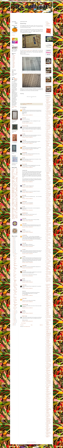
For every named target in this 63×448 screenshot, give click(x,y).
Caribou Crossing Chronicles (48, 166)
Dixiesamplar (48, 200)
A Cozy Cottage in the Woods (48, 97)
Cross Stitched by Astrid (48, 190)
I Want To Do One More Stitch (48, 235)
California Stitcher (47, 164)
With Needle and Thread (48, 433)
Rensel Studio (48, 326)
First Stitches (15, 300)
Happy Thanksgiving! (15, 265)
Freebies (47, 24)
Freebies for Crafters (47, 221)
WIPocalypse (13, 218)
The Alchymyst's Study (48, 384)
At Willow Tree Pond (48, 131)
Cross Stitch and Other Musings (48, 188)
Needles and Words (48, 294)
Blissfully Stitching (47, 145)
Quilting (13, 202)
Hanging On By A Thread (48, 230)
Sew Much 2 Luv (48, 343)
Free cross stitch (14, 185)
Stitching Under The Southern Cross (48, 371)
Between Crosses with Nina (48, 138)
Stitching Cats (48, 357)
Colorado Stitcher (48, 181)
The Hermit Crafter (47, 390)
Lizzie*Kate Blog (48, 266)
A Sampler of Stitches (48, 109)
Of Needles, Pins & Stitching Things (48, 306)
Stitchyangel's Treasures (48, 377)
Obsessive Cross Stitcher (48, 303)
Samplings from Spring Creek (48, 335)
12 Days (13, 168)
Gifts (16, 187)
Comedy (13, 175)
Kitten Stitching (48, 251)
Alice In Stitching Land (48, 114)
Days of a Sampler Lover (48, 197)
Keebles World (48, 250)
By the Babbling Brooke (48, 160)
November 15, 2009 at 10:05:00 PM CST (27, 203)
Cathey (14, 56)
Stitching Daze (48, 358)
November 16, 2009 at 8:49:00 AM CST (27, 275)
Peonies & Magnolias (47, 312)
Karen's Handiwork (47, 248)
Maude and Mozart (47, 276)
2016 (13, 243)
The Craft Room (48, 385)
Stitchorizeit (47, 375)
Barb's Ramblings (48, 134)
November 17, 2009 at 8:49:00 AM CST (27, 321)
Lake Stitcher (48, 254)
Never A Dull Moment (48, 300)
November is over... (15, 257)
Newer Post (21, 324)
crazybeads (23, 235)
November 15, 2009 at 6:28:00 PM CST (27, 161)
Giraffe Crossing (48, 227)
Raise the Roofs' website (28, 50)
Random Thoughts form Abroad (48, 324)
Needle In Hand (48, 290)
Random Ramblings (47, 322)
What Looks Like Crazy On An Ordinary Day (48, 420)
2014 (13, 246)
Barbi (13, 67)
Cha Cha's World (48, 170)
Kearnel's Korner (48, 249)
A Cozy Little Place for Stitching (48, 100)
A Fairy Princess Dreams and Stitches (48, 102)
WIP (16, 217)
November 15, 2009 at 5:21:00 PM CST (27, 137)
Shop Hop (13, 205)
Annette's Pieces (48, 124)
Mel (22, 278)
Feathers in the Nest (48, 214)
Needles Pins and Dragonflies (48, 296)
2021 (13, 237)
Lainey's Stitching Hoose (48, 253)
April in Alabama (48, 127)
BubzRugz (47, 153)
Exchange (13, 181)
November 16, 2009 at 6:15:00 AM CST (27, 262)
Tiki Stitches (48, 413)
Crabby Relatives (15, 263)
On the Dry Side (48, 307)
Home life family (14, 191)
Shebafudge (47, 346)
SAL (12, 204)
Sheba (16, 204)
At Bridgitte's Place (48, 130)
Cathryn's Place (48, 169)
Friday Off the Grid (14, 186)
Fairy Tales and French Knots (48, 211)
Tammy (23, 140)
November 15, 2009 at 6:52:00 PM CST (27, 167)
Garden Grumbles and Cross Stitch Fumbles (48, 223)
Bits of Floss (48, 140)
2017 (13, 242)
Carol (23, 256)
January (15, 322)
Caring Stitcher (48, 167)
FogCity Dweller (48, 219)
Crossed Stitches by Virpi (48, 192)
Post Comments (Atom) (27, 326)
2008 (13, 323)
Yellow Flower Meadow (48, 436)
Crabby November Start (15, 302)
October (15, 310)
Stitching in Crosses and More (48, 364)
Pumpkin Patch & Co (48, 318)
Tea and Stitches (48, 382)
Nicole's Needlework (47, 302)
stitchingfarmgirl (48, 374)
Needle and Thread (47, 289)
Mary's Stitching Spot (48, 274)
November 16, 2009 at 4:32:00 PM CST (27, 307)
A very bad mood (15, 293)
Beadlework (47, 135)
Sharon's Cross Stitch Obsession (48, 345)
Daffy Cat (15, 275)
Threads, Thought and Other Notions (48, 410)
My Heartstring (48, 284)
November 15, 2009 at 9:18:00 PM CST (27, 187)
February (15, 320)
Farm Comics (15, 183)
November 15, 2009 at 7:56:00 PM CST (27, 181)
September (15, 312)
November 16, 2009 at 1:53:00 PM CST (27, 295)
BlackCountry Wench (48, 141)
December (15, 253)
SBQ (14, 204)
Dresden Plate (14, 180)
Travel (13, 212)
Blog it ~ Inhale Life (48, 147)
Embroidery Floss (15, 259)
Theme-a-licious (14, 211)
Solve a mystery (15, 271)
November (15, 254)
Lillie (23, 229)
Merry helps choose (15, 297)
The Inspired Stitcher (48, 391)
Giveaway (13, 188)
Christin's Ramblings (47, 175)
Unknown (23, 223)
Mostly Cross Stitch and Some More (48, 281)
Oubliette (47, 308)
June (14, 315)
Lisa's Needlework (48, 261)
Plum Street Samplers (47, 314)
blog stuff (14, 172)
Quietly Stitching (48, 320)
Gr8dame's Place (48, 228)
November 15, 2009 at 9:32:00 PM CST (27, 192)
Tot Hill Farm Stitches (48, 416)
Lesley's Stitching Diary (48, 257)
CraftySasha (48, 185)
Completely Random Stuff (14, 177)
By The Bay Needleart (47, 162)
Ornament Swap (14, 198)
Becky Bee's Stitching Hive (48, 137)
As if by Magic (48, 128)
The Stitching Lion (48, 399)
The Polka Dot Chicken (48, 394)
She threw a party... (15, 309)
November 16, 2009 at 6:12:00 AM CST (27, 253)
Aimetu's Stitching (48, 113)
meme (14, 194)
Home (31, 324)
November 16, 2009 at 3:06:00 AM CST (27, 215)
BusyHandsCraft (48, 154)
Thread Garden (48, 408)
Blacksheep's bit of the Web (48, 143)
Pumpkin (23, 265)
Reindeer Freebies (14, 203)
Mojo (14, 272)
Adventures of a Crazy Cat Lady (48, 112)
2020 (13, 238)
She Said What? (48, 25)
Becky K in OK (24, 125)
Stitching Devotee (48, 359)
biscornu (16, 171)
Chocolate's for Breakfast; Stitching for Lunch (48, 173)
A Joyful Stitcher (48, 104)
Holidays (16, 189)
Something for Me (48, 347)
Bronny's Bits (48, 152)
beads (16, 170)
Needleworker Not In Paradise (48, 298)
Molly (16, 195)
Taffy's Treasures (48, 378)
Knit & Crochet (15, 277)
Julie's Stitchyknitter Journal (48, 240)
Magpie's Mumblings (47, 268)
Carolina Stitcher (48, 168)
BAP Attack (47, 133)
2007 (13, 324)
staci (23, 133)
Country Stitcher (48, 182)
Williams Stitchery (47, 425)
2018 (13, 241)
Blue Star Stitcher (48, 148)
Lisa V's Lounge (48, 260)
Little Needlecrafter (48, 265)
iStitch (47, 236)
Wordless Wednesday (15, 268)
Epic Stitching (48, 204)
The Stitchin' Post (48, 397)
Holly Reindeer (15, 285)
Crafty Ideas (13, 179)
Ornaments (13, 199)
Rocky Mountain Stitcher (48, 329)
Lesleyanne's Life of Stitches (48, 259)
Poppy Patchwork (48, 315)
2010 (13, 251)
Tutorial (16, 215)
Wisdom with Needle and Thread (48, 430)
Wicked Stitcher (48, 423)
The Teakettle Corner (48, 403)
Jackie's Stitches (48, 238)
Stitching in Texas (48, 365)
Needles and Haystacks (48, 292)
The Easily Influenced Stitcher (47, 387)
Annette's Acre (48, 123)
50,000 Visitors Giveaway (15, 287)
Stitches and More (48, 353)
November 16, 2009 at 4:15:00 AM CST (27, 232)
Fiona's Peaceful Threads (48, 216)
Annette (23, 243)
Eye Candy (15, 274)
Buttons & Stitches (47, 158)
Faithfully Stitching (47, 213)
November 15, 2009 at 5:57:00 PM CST (27, 149)
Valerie (14, 65)
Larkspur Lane (48, 255)
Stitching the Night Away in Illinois (48, 368)
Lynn (13, 61)
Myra (23, 184)
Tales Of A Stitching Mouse (48, 380)
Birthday (13, 171)
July (14, 314)
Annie (23, 249)
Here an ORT (15, 289)
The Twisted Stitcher (47, 405)
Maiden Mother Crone (48, 270)
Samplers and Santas (48, 331)
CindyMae (23, 201)
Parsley (23, 117)
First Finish (15, 294)
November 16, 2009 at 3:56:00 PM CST (27, 301)
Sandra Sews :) (48, 336)
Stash (13, 209)
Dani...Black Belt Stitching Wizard (48, 194)
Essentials (15, 269)
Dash (16, 179)
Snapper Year (14, 208)
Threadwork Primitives (47, 412)
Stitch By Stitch (48, 350)
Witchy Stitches (48, 432)
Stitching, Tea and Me (48, 373)
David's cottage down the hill (48, 195)
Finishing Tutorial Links (48, 23)
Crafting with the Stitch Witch (48, 184)
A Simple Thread (48, 110)
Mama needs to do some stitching (48, 272)
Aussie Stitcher (24, 304)
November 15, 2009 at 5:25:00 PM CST (27, 143)
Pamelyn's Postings (47, 310)
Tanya (13, 64)
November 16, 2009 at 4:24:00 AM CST (27, 240)
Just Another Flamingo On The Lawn (48, 243)
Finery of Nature (14, 184)
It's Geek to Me (48, 237)
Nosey (14, 278)
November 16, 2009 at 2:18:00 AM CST (27, 210)
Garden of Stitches (47, 226)
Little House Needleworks (48, 263)
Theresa (23, 195)
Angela (23, 189)
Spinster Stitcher (48, 348)
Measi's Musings (48, 279)
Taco (16, 210)
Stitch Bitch (47, 349)
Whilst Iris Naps (48, 422)
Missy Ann (23, 164)
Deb (22, 157)
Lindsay (14, 58)
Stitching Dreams (48, 360)
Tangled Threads (48, 381)
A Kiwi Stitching (48, 105)
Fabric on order (15, 261)
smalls (16, 207)
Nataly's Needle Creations (48, 287)
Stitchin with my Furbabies (48, 354)
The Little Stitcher (48, 393)
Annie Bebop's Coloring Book (48, 126)
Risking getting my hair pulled (15, 305)
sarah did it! (48, 338)
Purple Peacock (48, 319)
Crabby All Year (24, 104)
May (14, 317)
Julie (23, 310)
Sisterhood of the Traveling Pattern (14, 206)
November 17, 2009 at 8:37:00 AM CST (27, 313)
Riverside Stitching (47, 327)
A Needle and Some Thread (48, 107)
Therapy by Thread (47, 407)
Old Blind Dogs (15, 197)
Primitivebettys (48, 316)
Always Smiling (48, 117)
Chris (23, 108)
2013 (13, 247)
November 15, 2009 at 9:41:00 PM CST (27, 198)
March (15, 319)
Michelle (23, 218)
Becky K (14, 57)
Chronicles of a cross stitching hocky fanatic (48, 178)
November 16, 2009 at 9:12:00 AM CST (27, 282)
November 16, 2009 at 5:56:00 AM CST (27, 246)
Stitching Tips (15, 209)
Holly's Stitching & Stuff (48, 232)
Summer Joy (13, 210)
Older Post (41, 324)
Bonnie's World (48, 149)
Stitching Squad (48, 366)
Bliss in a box (15, 307)
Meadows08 (23, 152)
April (14, 318)
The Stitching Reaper (48, 401)
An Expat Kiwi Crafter (48, 120)
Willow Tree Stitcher (48, 427)
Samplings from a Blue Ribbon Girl (48, 333)
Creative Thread (48, 186)
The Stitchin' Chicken (48, 396)
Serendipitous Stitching (48, 342)
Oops (38, 50)
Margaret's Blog (48, 273)
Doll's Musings (48, 203)
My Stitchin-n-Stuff (48, 285)
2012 (13, 248)
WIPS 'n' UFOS (48, 428)
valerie (23, 146)
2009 (13, 252)
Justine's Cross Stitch (48, 246)
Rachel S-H (23, 316)
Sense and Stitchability (48, 340)
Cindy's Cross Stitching (48, 180)
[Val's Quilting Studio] (49, 41)
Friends (13, 187)
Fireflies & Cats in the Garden (48, 218)
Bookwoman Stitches (48, 151)
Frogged (15, 282)
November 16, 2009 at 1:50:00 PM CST (27, 288)
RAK (16, 202)
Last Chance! (15, 299)
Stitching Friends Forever (48, 362)
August (15, 313)
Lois (22, 206)
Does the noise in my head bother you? (48, 202)
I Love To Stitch (48, 233)
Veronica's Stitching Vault (48, 418)
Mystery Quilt (14, 196)
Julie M (23, 270)
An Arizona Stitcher (47, 119)
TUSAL (13, 215)
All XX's (47, 116)
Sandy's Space (48, 337)
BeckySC (14, 55)
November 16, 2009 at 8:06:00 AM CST (27, 267)
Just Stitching (48, 244)
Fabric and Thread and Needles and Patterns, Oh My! (48, 208)
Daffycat (24, 103)
